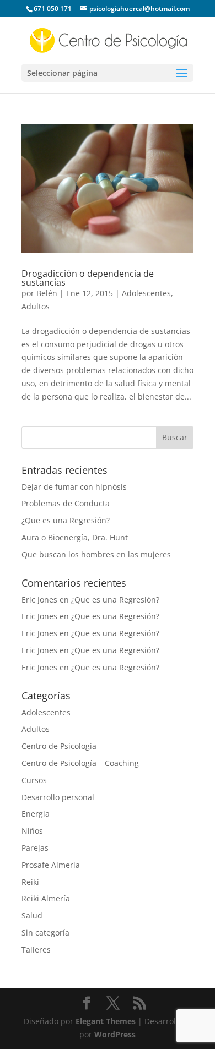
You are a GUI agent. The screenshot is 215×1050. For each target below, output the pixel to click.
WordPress (115, 1034)
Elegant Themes (106, 1021)
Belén (46, 293)
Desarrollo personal (58, 797)
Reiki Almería (46, 898)
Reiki (30, 882)
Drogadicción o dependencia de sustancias (88, 277)
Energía (36, 813)
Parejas (35, 848)
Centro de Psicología (59, 746)
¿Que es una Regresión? (66, 520)
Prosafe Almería (51, 865)
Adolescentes (146, 293)
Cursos (34, 780)
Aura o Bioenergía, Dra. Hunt (75, 537)
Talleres (36, 949)
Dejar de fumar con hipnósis (74, 487)
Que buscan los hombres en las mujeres (96, 554)
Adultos (36, 306)
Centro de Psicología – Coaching (80, 763)
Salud (32, 915)
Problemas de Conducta (66, 503)
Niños (32, 830)
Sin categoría (45, 932)
